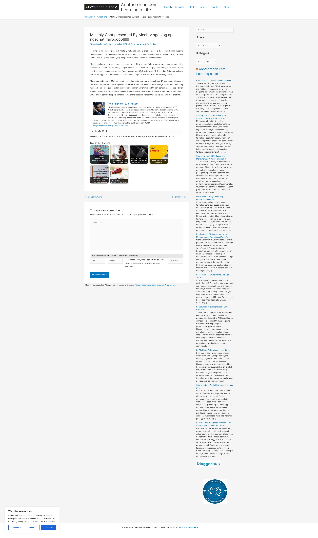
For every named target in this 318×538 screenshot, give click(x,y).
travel (202, 7)
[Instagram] (103, 131)
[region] (32, 520)
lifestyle (214, 7)
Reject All (32, 528)
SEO (192, 7)
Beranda (168, 7)
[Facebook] (106, 131)
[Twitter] (92, 131)
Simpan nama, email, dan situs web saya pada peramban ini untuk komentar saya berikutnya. (144, 263)
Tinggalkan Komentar (99, 44)
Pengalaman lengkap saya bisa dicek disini (110, 125)
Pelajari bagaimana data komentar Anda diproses (156, 285)
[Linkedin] (96, 131)
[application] (185, 7)
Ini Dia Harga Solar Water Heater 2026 (213, 350)
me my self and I (101, 17)
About (226, 7)
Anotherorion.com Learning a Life (139, 7)
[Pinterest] (99, 131)
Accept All (48, 528)
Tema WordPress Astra (188, 527)
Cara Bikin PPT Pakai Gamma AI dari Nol (213, 80)
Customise (16, 528)
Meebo (93, 64)
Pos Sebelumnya (93, 197)
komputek (179, 7)
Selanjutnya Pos (180, 197)
